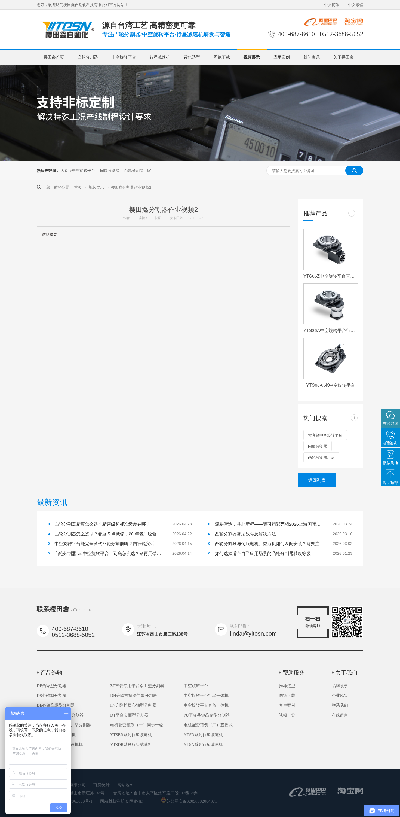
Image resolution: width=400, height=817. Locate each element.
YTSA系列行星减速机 (203, 744)
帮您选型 (192, 57)
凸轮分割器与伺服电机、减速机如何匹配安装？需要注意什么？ (269, 543)
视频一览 (287, 715)
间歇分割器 (109, 170)
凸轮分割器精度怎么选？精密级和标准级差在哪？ (102, 524)
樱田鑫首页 (54, 57)
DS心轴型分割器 (51, 695)
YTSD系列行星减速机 (203, 735)
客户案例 (287, 705)
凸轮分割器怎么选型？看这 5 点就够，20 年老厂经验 (105, 534)
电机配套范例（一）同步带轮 (136, 725)
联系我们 (340, 705)
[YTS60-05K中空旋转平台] (331, 358)
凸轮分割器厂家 (137, 170)
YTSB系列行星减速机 (56, 735)
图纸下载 (222, 57)
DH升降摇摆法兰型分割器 (133, 695)
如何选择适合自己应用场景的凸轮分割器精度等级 (263, 553)
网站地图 (125, 785)
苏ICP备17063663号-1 (73, 801)
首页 (78, 187)
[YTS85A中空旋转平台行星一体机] (331, 304)
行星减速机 (160, 57)
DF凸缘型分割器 (51, 686)
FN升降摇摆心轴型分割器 (133, 705)
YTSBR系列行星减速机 (131, 735)
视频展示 (252, 57)
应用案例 (281, 57)
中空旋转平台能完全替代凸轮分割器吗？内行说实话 (104, 543)
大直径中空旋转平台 (78, 170)
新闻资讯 (311, 57)
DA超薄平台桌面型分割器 (60, 715)
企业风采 (340, 695)
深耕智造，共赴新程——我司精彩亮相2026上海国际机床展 (269, 524)
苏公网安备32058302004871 (191, 801)
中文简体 (331, 5)
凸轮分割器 (88, 57)
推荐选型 (287, 686)
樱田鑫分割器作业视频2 (131, 187)
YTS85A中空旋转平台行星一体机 (330, 330)
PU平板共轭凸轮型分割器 (207, 715)
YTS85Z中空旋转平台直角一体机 (330, 276)
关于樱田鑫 (343, 57)
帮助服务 (293, 672)
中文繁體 (355, 5)
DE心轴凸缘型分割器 (56, 705)
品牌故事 (340, 686)
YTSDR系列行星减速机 (131, 744)
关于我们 (346, 672)
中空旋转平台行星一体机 (206, 695)
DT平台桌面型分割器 (129, 715)
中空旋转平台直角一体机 (206, 705)
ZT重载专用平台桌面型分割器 (137, 686)
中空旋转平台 (124, 57)
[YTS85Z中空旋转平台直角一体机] (331, 249)
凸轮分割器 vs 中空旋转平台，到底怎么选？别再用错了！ (108, 553)
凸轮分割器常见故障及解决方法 (245, 534)
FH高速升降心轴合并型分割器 (64, 725)
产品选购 (51, 672)
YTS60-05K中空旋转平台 (330, 385)
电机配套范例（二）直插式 (208, 725)
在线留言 (340, 715)
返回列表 (317, 480)
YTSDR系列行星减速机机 (60, 744)
